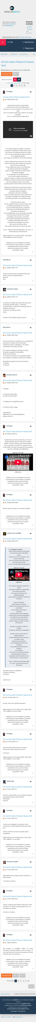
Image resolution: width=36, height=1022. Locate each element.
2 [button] (14, 85)
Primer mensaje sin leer (13, 83)
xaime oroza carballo (14, 533)
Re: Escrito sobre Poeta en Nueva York (17, 265)
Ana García (6, 327)
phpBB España (26, 1003)
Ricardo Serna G (11, 375)
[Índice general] (12, 9)
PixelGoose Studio (26, 1005)
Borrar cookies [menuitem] (7, 1017)
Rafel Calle (27, 70)
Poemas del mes (24, 37)
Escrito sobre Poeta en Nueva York (17, 63)
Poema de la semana (29, 23)
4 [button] (19, 85)
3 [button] (16, 85)
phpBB (15, 1000)
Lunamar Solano (12, 289)
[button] (24, 85)
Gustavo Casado (12, 861)
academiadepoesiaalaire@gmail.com (18, 1009)
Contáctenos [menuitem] (18, 1017)
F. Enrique (9, 91)
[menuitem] (10, 42)
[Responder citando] (30, 91)
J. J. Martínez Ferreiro (17, 70)
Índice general (5, 994)
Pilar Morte (29, 33)
